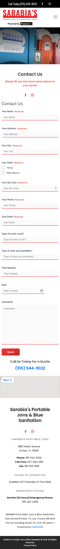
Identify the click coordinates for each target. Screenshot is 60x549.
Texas (10, 167)
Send (10, 352)
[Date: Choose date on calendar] (41, 291)
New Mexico (13, 172)
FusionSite (37, 527)
